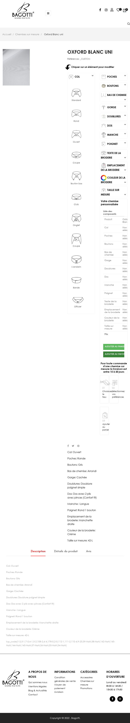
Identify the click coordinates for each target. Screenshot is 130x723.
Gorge (117, 107)
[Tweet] (73, 446)
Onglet (76, 225)
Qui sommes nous (37, 682)
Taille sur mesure (114, 192)
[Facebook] (100, 10)
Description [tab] (38, 551)
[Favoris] (118, 11)
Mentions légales (37, 686)
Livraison (58, 691)
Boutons (117, 85)
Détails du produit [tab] (66, 551)
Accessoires (86, 677)
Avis (88, 551)
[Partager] (68, 446)
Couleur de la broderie (114, 180)
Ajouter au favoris (114, 354)
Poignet (117, 143)
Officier (77, 306)
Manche (117, 134)
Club (76, 204)
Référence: (73, 58)
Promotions (86, 688)
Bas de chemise (117, 95)
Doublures (117, 116)
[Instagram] (106, 10)
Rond (76, 121)
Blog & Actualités (37, 690)
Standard (76, 100)
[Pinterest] (78, 446)
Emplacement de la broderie (114, 167)
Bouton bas (76, 183)
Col (84, 76)
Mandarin (76, 267)
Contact (33, 694)
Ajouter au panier (114, 347)
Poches (117, 76)
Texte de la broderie (114, 155)
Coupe (76, 162)
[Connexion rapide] (110, 10)
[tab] (81, 76)
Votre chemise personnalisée (109, 203)
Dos (117, 125)
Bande (76, 287)
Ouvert (76, 142)
